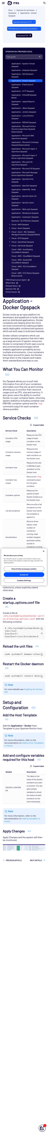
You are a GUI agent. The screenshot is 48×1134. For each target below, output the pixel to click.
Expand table (38, 425)
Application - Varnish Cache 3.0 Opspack (24, 197)
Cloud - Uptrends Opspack (22, 245)
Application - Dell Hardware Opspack (23, 75)
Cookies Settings (24, 580)
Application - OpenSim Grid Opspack (22, 180)
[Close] (43, 551)
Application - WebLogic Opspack (25, 209)
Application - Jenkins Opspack (24, 112)
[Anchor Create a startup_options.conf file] (7, 607)
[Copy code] (42, 628)
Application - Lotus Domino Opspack (23, 117)
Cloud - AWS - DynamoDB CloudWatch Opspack (22, 261)
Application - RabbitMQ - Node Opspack (24, 190)
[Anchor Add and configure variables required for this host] (39, 759)
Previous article (14, 860)
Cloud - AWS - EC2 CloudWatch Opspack (24, 267)
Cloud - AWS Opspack (20, 224)
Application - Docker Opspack (23, 81)
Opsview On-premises (25, 10)
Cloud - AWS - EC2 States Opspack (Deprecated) (25, 274)
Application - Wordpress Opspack (25, 213)
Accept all (24, 574)
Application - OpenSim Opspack (24, 185)
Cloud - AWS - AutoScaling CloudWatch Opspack (22, 250)
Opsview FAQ (11, 289)
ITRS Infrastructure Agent (16, 280)
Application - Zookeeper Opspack (25, 217)
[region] (24, 567)
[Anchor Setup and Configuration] (33, 707)
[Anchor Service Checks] (36, 417)
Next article (36, 860)
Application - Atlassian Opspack (24, 70)
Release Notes (12, 286)
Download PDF (23, 35)
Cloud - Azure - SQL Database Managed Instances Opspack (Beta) (26, 233)
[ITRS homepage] (24, 3)
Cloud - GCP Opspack (20, 238)
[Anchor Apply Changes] (29, 831)
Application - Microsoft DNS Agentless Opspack (23, 136)
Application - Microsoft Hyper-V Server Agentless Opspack (24, 156)
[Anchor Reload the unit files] (37, 646)
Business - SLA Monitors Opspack (25, 221)
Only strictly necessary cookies (23, 569)
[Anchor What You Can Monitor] (7, 374)
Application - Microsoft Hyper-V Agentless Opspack (24, 150)
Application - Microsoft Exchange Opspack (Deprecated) (25, 143)
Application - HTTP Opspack (23, 91)
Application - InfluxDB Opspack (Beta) (24, 96)
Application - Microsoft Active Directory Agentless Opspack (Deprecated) (24, 129)
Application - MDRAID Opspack (24, 122)
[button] (42, 1128)
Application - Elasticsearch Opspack (22, 85)
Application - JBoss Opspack (23, 108)
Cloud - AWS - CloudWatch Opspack (26, 256)
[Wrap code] (42, 633)
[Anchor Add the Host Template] (7, 719)
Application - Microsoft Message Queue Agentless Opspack (25, 173)
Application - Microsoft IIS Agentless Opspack (22, 163)
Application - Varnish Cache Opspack (23, 203)
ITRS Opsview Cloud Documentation (22, 29)
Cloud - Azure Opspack (21, 228)
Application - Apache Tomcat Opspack (23, 64)
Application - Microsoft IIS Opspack (26, 168)
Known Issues (11, 292)
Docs (10, 10)
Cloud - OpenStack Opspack (23, 242)
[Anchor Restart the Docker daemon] (7, 668)
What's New (10, 283)
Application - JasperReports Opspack (23, 102)
